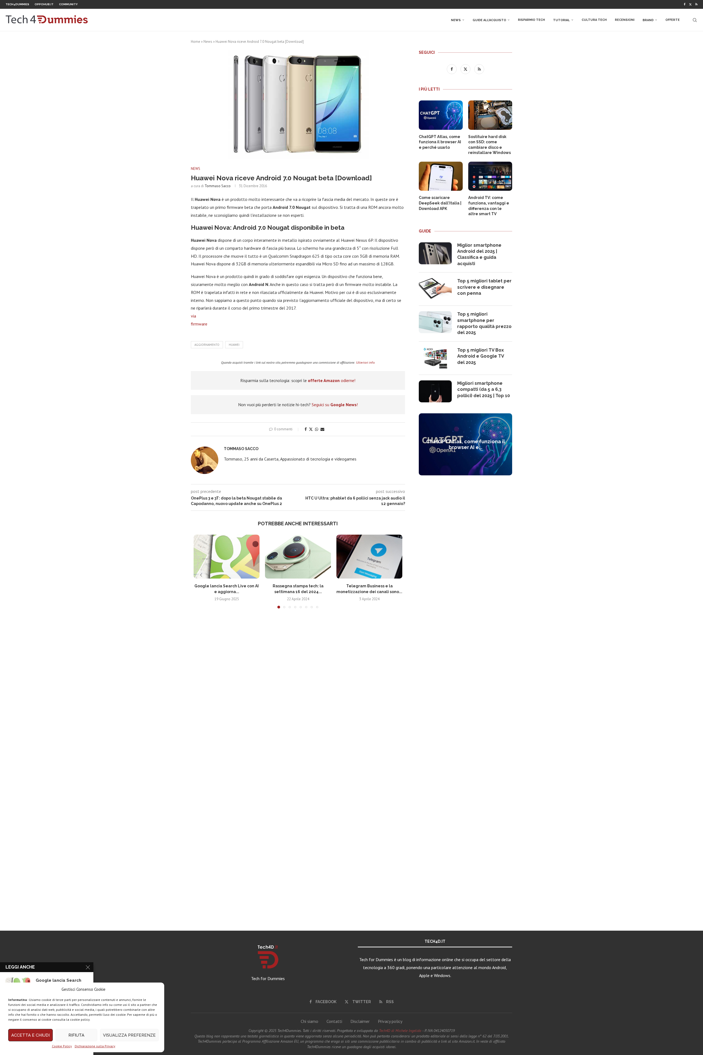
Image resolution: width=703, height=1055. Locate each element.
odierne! (331, 380)
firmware (199, 324)
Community (68, 4)
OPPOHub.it (44, 4)
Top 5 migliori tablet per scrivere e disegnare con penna (484, 287)
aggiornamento (206, 345)
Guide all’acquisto (489, 20)
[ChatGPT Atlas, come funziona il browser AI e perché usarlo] (441, 115)
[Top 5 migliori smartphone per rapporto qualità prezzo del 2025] (435, 322)
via (193, 316)
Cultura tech (594, 20)
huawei (234, 345)
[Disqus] (298, 694)
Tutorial (561, 20)
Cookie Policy (62, 1046)
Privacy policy (390, 1021)
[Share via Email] (322, 429)
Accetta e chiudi (30, 1035)
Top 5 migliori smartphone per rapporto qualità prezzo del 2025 (484, 323)
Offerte (672, 20)
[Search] (695, 20)
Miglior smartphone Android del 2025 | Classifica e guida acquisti (479, 254)
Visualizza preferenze (129, 1035)
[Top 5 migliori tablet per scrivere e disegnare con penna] (435, 289)
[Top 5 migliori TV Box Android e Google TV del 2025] (435, 358)
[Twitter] (690, 4)
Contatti (334, 1021)
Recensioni (624, 20)
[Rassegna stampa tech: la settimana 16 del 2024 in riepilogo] (298, 557)
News (456, 20)
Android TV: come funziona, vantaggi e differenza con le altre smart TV (488, 205)
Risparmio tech (531, 20)
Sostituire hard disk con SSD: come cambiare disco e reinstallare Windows (489, 144)
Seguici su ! (335, 404)
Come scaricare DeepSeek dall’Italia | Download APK (440, 203)
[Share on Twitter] (311, 429)
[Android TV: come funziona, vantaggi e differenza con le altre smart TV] (490, 176)
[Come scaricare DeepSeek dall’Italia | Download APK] (441, 176)
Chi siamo (309, 1021)
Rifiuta (76, 1035)
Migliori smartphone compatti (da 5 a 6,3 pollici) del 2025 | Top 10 (483, 389)
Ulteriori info (365, 362)
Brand (648, 20)
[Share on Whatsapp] (316, 429)
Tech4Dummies (17, 4)
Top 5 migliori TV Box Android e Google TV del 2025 (480, 356)
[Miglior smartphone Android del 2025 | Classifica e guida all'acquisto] (435, 253)
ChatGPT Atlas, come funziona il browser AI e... (465, 444)
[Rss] (696, 4)
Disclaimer (360, 1021)
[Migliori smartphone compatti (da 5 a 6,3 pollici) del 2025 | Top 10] (435, 391)
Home (195, 41)
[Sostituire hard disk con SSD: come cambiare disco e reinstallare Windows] (490, 115)
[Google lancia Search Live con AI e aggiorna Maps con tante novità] (227, 557)
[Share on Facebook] (306, 429)
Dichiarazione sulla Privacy (95, 1046)
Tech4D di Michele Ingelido (400, 1030)
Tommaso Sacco (218, 186)
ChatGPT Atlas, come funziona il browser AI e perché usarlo (440, 142)
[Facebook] (684, 4)
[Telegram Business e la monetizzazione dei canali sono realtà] (369, 557)
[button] (201, 575)
